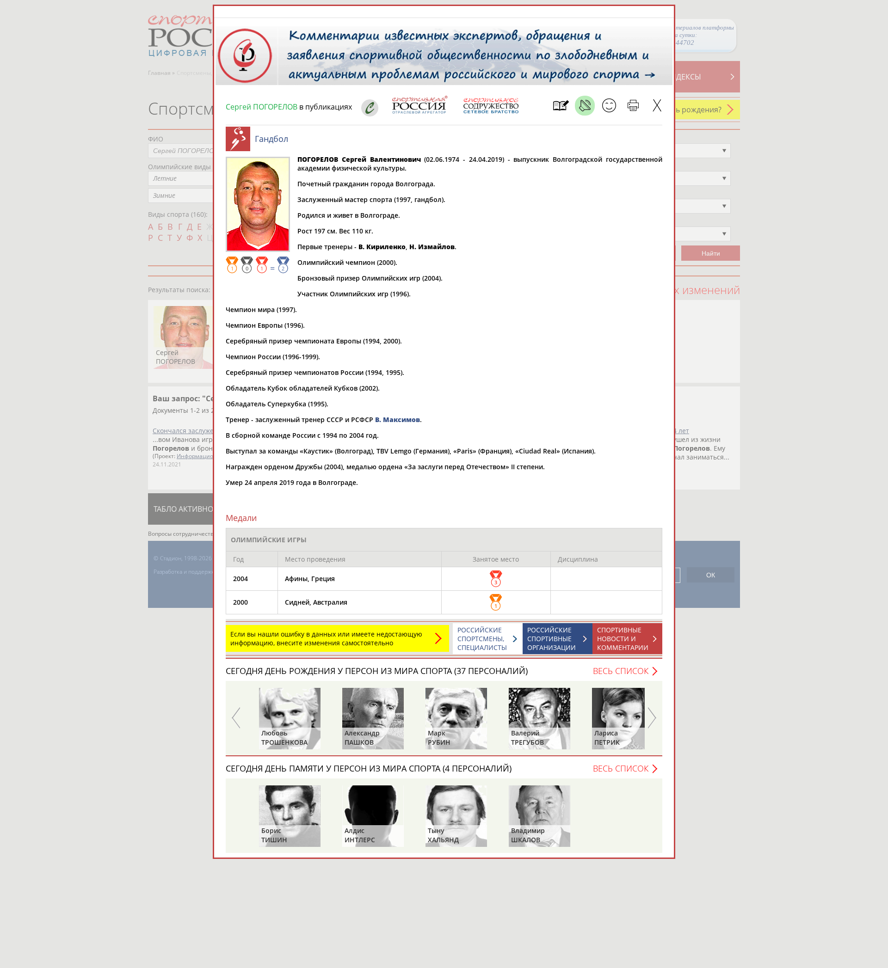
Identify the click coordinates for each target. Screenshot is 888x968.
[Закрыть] (657, 106)
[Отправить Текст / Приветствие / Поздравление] (609, 106)
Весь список (620, 670)
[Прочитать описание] (585, 106)
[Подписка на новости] (561, 106)
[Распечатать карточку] (633, 106)
